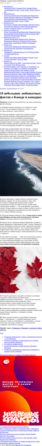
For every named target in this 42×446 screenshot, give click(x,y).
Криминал (34, 67)
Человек (8, 68)
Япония (23, 36)
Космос (8, 61)
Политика (33, 78)
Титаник (38, 83)
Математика (17, 46)
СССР (27, 52)
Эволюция (19, 48)
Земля (11, 63)
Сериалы (13, 28)
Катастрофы (25, 72)
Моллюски (19, 17)
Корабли (32, 72)
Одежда (6, 28)
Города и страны (11, 30)
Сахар (36, 57)
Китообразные (26, 15)
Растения (7, 81)
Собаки (26, 21)
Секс (32, 81)
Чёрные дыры (20, 65)
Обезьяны (35, 17)
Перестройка (34, 52)
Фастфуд (14, 59)
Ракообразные (9, 21)
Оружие (7, 78)
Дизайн (15, 25)
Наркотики (15, 76)
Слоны (21, 21)
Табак (17, 83)
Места (21, 74)
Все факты (3, 88)
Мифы (37, 74)
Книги (37, 25)
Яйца (25, 59)
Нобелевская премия (29, 46)
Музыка (32, 25)
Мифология (31, 74)
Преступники (32, 41)
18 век (26, 10)
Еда (6, 56)
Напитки (25, 57)
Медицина (7, 74)
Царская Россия (19, 52)
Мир (24, 74)
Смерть (37, 81)
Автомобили (32, 68)
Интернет (16, 72)
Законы (26, 70)
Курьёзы (39, 72)
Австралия (12, 32)
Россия (8, 50)
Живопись (17, 26)
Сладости (7, 59)
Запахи (32, 70)
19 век (31, 10)
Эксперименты (28, 48)
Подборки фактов (12, 67)
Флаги (6, 32)
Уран (13, 65)
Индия (38, 32)
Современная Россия (11, 54)
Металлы (15, 74)
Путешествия (24, 79)
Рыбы (16, 21)
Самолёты (26, 81)
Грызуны (7, 15)
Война (17, 70)
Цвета (23, 85)
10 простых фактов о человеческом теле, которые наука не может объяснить (21, 341)
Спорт (12, 83)
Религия (20, 81)
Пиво (27, 78)
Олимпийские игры (33, 76)
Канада (27, 34)
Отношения (14, 78)
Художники (31, 43)
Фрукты (20, 59)
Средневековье (9, 10)
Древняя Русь (8, 52)
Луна (16, 63)
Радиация (37, 79)
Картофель (13, 57)
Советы (6, 83)
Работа (31, 79)
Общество (22, 76)
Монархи (32, 39)
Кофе (19, 57)
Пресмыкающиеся (21, 19)
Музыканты (8, 41)
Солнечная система (28, 63)
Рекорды (14, 81)
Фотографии (16, 85)
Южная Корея (15, 36)
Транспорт (7, 85)
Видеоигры (8, 25)
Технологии (30, 83)
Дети (22, 70)
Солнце (38, 63)
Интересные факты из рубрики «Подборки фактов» (18, 355)
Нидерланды (20, 34)
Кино (20, 25)
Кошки (6, 17)
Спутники (7, 65)
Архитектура (8, 26)
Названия (7, 76)
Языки (35, 85)
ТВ (31, 28)
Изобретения (8, 72)
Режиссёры (8, 43)
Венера (6, 63)
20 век (36, 10)
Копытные (34, 15)
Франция (7, 36)
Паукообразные (9, 19)
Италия (13, 34)
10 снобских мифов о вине (13, 344)
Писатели (16, 41)
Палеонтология (9, 48)
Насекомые (28, 17)
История (8, 6)
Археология (8, 46)
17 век (22, 10)
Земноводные (15, 15)
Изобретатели (23, 39)
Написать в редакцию (23, 445)
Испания (7, 34)
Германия (32, 32)
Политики (23, 41)
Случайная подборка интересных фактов (14, 427)
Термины (22, 83)
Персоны (22, 78)
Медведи (12, 17)
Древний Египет (10, 8)
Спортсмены (16, 43)
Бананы (6, 57)
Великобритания (22, 32)
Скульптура (26, 28)
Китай (33, 34)
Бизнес (17, 68)
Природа (7, 79)
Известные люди (11, 37)
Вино (13, 70)
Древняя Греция (31, 8)
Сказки (19, 28)
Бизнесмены (14, 39)
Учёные (24, 43)
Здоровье (24, 67)
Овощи (30, 57)
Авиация (24, 68)
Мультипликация (31, 26)
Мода (23, 26)
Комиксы (25, 25)
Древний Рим (21, 8)
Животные (9, 14)
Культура (9, 23)
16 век (17, 10)
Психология (15, 79)
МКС (20, 63)
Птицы (30, 19)
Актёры (6, 39)
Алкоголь (7, 70)
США (38, 34)
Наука (8, 45)
